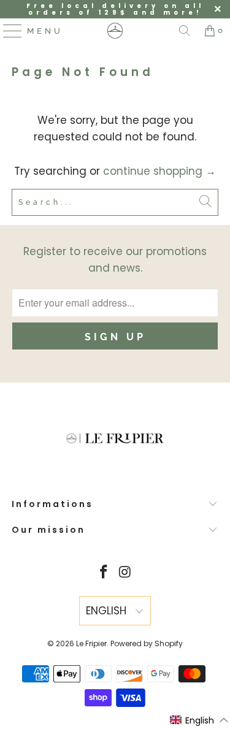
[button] (199, 720)
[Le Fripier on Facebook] (103, 573)
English (107, 610)
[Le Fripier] (115, 30)
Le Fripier (91, 643)
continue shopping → (159, 171)
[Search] (184, 30)
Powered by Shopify (146, 643)
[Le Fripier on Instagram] (125, 573)
